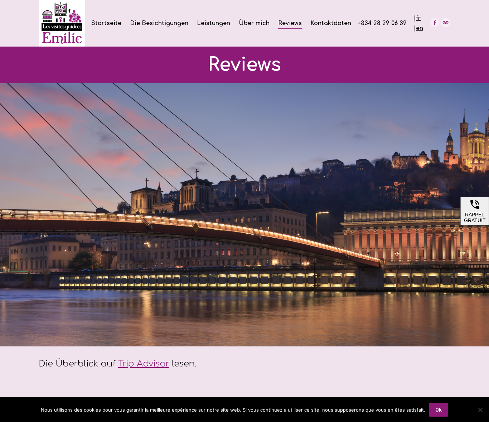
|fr (417, 18)
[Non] (480, 409)
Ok (438, 410)
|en (418, 28)
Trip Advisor (143, 364)
